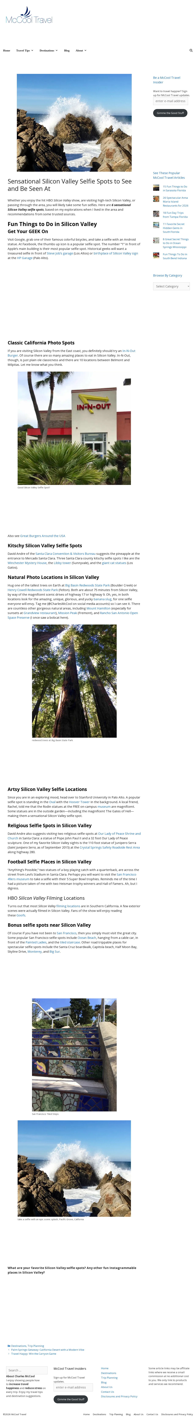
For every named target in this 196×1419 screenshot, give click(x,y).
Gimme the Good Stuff (170, 113)
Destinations (47, 50)
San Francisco (66, 933)
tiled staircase (70, 942)
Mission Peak (67, 613)
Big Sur (54, 951)
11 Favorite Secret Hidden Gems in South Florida (173, 228)
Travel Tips (23, 50)
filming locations (68, 906)
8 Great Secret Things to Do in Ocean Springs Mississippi (176, 243)
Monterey (35, 951)
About (79, 50)
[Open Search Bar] (191, 50)
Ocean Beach (87, 938)
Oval (52, 802)
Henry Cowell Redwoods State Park (33, 590)
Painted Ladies (36, 942)
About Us (106, 1387)
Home (6, 50)
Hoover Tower (79, 802)
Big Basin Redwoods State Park (87, 585)
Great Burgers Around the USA (42, 536)
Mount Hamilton (99, 608)
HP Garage (24, 258)
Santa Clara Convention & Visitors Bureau (66, 554)
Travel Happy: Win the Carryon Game (33, 1353)
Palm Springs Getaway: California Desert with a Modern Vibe (47, 1349)
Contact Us (107, 1392)
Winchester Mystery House (27, 563)
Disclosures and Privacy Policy (119, 1396)
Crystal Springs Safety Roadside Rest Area (110, 847)
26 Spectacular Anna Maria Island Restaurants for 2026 (175, 201)
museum (104, 806)
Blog (67, 50)
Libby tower (62, 563)
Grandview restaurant (40, 613)
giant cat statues (114, 563)
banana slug (102, 599)
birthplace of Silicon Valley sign (116, 253)
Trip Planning (36, 1346)
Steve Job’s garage (60, 253)
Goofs (21, 915)
